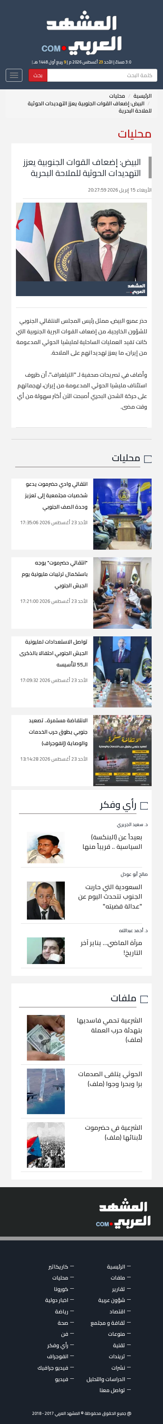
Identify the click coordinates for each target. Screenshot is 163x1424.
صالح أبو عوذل (134, 874)
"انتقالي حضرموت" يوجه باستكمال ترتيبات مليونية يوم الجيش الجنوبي (55, 574)
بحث (37, 75)
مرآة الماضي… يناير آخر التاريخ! (111, 948)
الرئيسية (142, 96)
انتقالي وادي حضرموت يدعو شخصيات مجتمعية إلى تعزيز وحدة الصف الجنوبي (56, 495)
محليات (117, 96)
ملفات (123, 997)
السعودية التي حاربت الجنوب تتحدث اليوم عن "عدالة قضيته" (110, 896)
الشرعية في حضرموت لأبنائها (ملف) (113, 1132)
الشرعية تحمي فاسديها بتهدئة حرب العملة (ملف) (109, 1030)
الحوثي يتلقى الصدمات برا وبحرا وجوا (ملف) (110, 1079)
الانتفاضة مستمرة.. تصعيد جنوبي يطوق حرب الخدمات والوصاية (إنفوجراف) (58, 731)
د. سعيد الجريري (132, 824)
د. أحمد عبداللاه (133, 930)
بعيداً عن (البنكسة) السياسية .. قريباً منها (112, 842)
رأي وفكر (118, 804)
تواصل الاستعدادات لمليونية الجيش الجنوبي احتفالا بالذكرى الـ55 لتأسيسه (53, 653)
